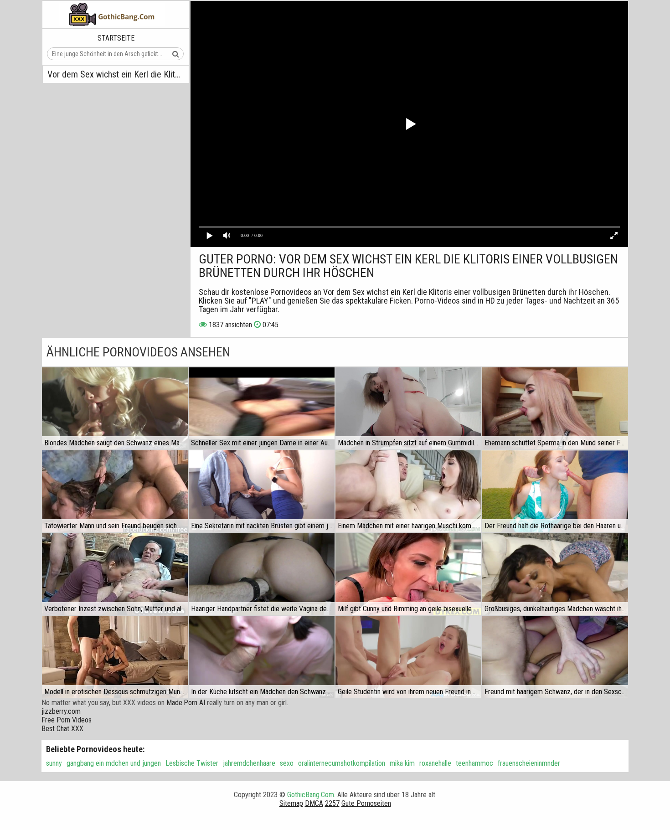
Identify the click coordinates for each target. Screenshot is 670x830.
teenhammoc (474, 763)
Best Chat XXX (62, 728)
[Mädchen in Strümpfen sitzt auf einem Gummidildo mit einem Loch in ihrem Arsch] (408, 408)
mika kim (402, 763)
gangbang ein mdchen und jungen (114, 763)
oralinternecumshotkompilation (341, 763)
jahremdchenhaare (249, 763)
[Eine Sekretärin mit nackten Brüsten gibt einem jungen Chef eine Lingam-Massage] (262, 491)
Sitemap (291, 803)
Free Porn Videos (66, 720)
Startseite (116, 38)
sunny (54, 763)
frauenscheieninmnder (529, 763)
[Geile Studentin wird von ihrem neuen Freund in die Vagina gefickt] (408, 657)
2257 (332, 803)
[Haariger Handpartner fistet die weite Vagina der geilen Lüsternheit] (262, 574)
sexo (287, 763)
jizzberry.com (61, 711)
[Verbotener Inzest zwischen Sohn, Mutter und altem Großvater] (115, 574)
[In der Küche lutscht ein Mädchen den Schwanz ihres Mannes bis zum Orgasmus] (262, 657)
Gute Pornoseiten (366, 803)
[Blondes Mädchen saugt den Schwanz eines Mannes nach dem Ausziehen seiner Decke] (115, 408)
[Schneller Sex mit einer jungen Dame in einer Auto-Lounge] (262, 408)
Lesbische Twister (191, 763)
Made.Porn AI (185, 702)
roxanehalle (435, 763)
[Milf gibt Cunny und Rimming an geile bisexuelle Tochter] (408, 574)
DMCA (314, 803)
